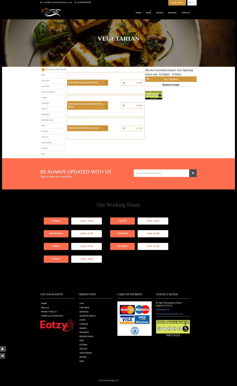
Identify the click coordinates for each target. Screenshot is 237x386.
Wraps (44, 109)
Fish (43, 75)
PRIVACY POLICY (49, 312)
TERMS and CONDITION (52, 316)
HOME (44, 303)
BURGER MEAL (86, 336)
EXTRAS (83, 345)
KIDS (82, 361)
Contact (185, 13)
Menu (148, 13)
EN (190, 3)
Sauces (44, 137)
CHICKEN (84, 324)
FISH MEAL (85, 307)
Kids (43, 154)
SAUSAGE (84, 312)
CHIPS (82, 320)
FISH (82, 303)
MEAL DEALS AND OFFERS (55, 69)
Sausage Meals (48, 92)
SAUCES (83, 349)
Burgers (45, 115)
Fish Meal (45, 81)
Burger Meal (47, 120)
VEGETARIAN (86, 353)
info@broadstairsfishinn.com (58, 2)
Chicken (45, 103)
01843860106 (84, 2)
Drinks (44, 148)
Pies (43, 126)
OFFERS (159, 13)
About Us (45, 307)
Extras (44, 131)
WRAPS (83, 328)
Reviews (172, 13)
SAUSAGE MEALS (88, 316)
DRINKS (83, 357)
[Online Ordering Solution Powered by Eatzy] (57, 325)
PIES (82, 340)
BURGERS (84, 332)
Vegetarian (46, 143)
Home (138, 13)
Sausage (45, 86)
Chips (43, 98)
